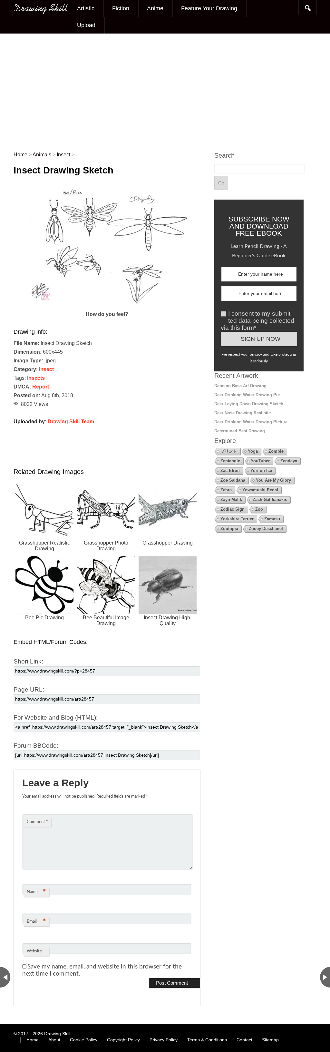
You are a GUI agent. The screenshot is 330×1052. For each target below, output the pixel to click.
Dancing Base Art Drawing (240, 385)
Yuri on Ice (261, 470)
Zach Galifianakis (270, 499)
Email (36, 921)
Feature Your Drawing (209, 8)
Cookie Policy (83, 1039)
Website (34, 951)
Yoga (253, 451)
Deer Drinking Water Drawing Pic (247, 394)
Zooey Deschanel (266, 528)
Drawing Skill (57, 1033)
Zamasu (272, 518)
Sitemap (270, 1039)
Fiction (120, 8)
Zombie (276, 451)
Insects (36, 378)
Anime (155, 8)
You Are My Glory (273, 480)
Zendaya (288, 460)
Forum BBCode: (36, 745)
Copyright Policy (123, 1039)
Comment (37, 822)
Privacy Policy (164, 1039)
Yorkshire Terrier (237, 518)
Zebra (226, 489)
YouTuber (260, 460)
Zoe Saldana (232, 480)
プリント (228, 451)
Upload (86, 25)
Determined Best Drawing (239, 430)
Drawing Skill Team (71, 421)
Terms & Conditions (207, 1039)
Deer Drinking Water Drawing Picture (250, 421)
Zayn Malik (231, 499)
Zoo (259, 509)
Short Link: (28, 661)
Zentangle (230, 460)
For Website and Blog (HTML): (56, 717)
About (54, 1039)
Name (36, 892)
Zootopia (229, 528)
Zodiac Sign (232, 509)
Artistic (85, 8)
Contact (244, 1039)
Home (32, 1039)
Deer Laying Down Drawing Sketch (248, 403)
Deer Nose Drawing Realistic (242, 412)
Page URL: (29, 689)
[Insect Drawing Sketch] (107, 305)
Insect (46, 369)
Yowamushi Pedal (260, 489)
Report (40, 386)
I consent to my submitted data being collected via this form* (257, 320)
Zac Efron (230, 470)
